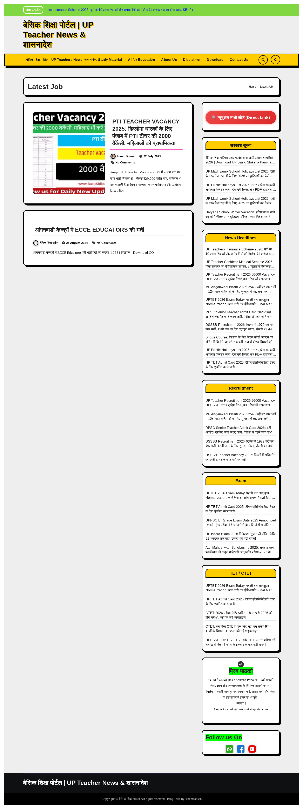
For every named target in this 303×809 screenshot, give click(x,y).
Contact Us (239, 59)
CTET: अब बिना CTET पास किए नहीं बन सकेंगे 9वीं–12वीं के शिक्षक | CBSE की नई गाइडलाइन (238, 629)
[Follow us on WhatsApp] (229, 749)
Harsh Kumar (126, 156)
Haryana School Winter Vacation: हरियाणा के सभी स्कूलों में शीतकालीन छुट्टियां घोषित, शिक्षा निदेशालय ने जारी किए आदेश (240, 214)
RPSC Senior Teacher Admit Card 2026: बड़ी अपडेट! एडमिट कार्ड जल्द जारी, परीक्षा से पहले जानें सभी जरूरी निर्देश (239, 430)
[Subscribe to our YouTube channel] (252, 749)
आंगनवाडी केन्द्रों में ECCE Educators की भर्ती (89, 230)
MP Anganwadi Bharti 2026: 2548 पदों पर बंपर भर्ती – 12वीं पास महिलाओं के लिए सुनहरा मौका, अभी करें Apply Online (241, 416)
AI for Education (141, 59)
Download (215, 59)
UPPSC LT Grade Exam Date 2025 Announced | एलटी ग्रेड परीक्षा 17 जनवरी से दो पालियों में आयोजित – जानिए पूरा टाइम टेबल (241, 523)
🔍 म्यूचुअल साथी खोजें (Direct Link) (241, 117)
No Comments (125, 162)
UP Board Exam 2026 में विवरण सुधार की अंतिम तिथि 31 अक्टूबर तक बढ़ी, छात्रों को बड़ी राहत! (240, 536)
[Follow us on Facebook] (241, 749)
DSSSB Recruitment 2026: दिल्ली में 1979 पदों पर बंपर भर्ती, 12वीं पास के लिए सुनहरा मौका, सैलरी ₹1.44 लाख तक (240, 444)
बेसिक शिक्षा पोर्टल (49, 242)
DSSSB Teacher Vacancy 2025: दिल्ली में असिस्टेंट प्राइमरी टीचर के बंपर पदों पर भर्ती (241, 457)
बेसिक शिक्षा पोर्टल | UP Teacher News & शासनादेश (58, 34)
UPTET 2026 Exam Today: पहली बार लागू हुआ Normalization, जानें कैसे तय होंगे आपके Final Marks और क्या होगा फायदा (240, 495)
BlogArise (173, 799)
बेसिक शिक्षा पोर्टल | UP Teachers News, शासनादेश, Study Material (74, 59)
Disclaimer (192, 59)
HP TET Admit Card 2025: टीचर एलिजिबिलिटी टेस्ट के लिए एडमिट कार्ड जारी (240, 509)
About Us (169, 59)
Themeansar (193, 799)
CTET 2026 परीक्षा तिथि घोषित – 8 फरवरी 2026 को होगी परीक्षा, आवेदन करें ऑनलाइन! (239, 615)
